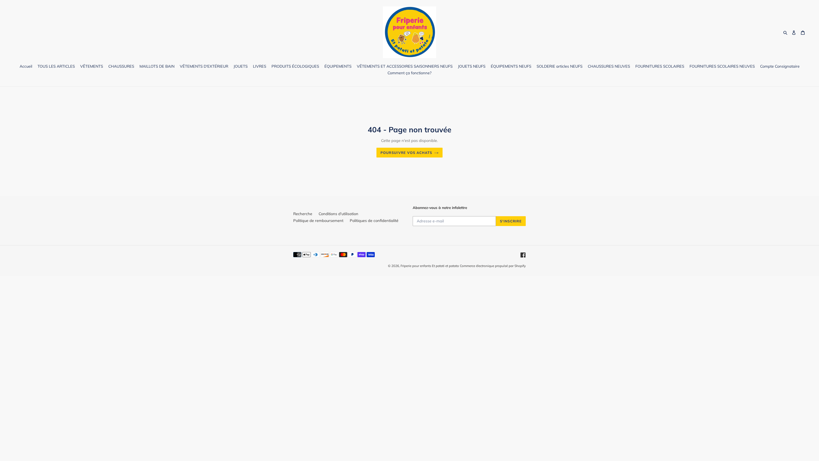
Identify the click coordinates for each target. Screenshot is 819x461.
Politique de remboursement (318, 220)
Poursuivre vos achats (406, 152)
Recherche (302, 213)
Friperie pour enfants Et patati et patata (430, 266)
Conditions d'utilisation (338, 213)
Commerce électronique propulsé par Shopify (493, 266)
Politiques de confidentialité (374, 220)
